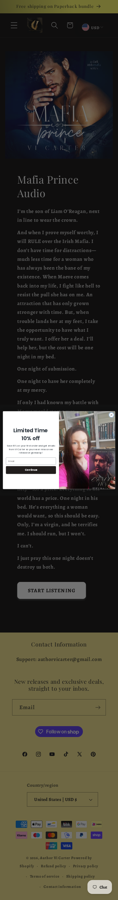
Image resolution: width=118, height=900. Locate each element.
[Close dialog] (111, 414)
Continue (31, 470)
